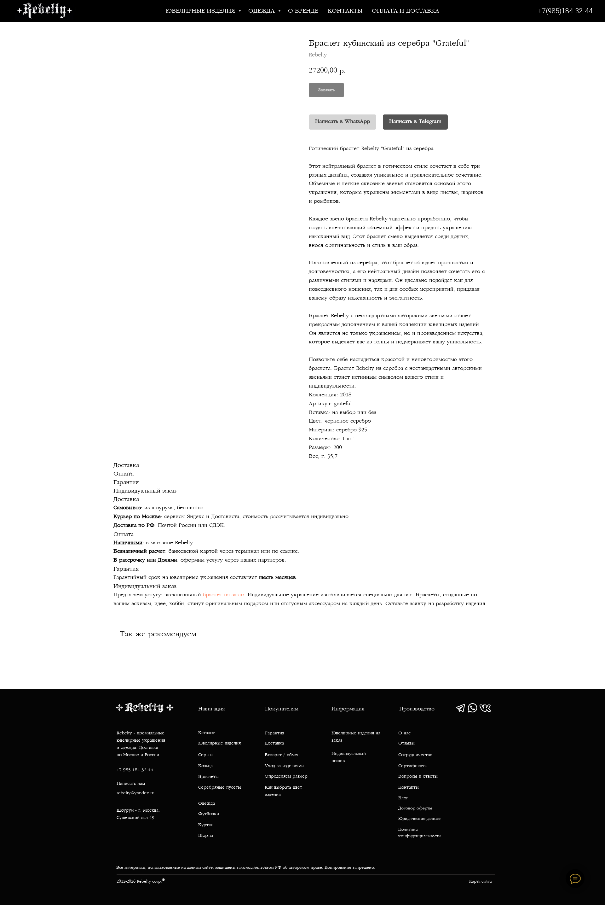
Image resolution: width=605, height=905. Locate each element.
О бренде (303, 11)
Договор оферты (415, 808)
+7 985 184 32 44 (135, 770)
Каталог (206, 733)
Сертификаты (413, 766)
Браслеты (208, 776)
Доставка (274, 743)
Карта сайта (480, 881)
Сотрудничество (415, 755)
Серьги (205, 755)
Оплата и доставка (405, 11)
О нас (404, 733)
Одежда (262, 11)
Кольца (205, 766)
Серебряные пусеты (219, 787)
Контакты (345, 11)
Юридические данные (419, 819)
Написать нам (131, 783)
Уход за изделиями (284, 766)
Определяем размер (286, 776)
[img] (460, 708)
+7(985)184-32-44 (565, 11)
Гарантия (274, 733)
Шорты (205, 835)
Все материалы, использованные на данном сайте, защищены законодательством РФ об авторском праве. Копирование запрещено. (245, 868)
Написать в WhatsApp (342, 122)
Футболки (208, 814)
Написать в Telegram (415, 122)
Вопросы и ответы (418, 776)
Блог (403, 798)
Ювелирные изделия (201, 11)
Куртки (206, 825)
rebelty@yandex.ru (135, 793)
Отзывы (406, 743)
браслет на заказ (223, 595)
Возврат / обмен (282, 755)
